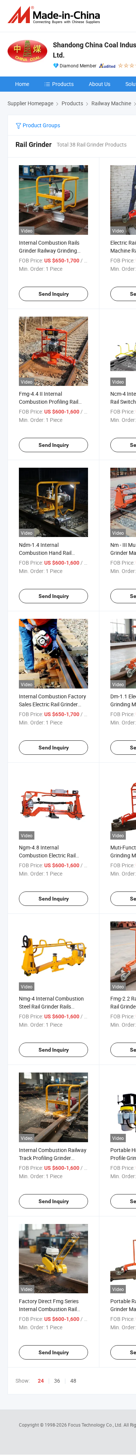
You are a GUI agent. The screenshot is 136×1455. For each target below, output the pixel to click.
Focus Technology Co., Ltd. (96, 1425)
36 (57, 1380)
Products (63, 83)
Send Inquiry (54, 294)
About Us (99, 83)
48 (73, 1380)
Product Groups (41, 125)
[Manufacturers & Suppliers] (55, 15)
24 (41, 1381)
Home (22, 83)
